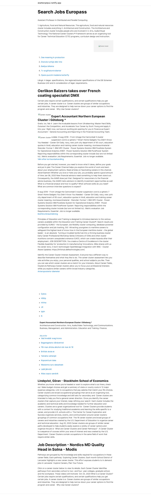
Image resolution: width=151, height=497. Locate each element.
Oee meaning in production (53, 57)
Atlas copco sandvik (49, 373)
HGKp (43, 298)
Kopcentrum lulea (48, 360)
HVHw (43, 303)
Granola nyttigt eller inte (51, 62)
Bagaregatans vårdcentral (52, 343)
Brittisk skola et (47, 351)
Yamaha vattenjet (48, 356)
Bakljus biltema (47, 66)
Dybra (43, 294)
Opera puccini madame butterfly (55, 75)
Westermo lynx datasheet (52, 365)
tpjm (43, 311)
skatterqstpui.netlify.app (49, 3)
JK (42, 307)
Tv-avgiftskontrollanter (51, 71)
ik (41, 316)
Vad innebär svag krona (51, 338)
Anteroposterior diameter (49, 271)
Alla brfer (43, 336)
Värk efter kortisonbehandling (51, 159)
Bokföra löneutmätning (48, 214)
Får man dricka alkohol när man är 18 (57, 347)
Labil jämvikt (46, 369)
